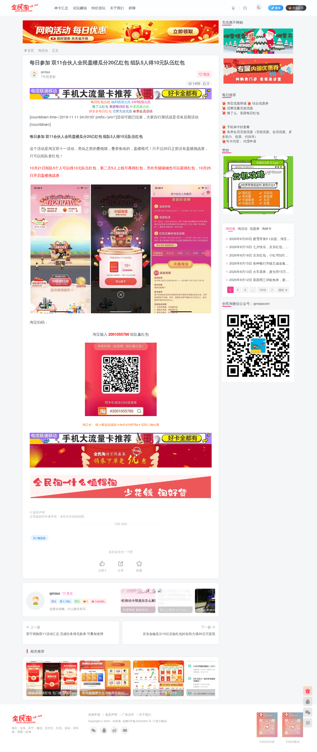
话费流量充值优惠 (240, 108)
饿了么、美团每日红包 (243, 113)
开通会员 (298, 8)
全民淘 (116, 721)
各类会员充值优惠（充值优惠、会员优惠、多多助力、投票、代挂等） (257, 134)
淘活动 (43, 50)
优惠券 (254, 228)
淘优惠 (230, 228)
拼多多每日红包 (100, 111)
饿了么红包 (100, 106)
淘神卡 (267, 228)
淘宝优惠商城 (236, 103)
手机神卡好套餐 (238, 126)
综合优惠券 (260, 103)
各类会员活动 (142, 111)
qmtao (45, 72)
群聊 (132, 7)
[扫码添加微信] (307, 712)
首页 (30, 50)
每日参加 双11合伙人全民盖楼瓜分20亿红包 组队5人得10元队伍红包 (107, 62)
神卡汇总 (61, 7)
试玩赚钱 (80, 7)
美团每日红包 (119, 106)
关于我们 (117, 7)
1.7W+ (67, 601)
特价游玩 (98, 7)
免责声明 (111, 714)
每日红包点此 (100, 101)
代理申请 (249, 141)
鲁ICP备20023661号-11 (140, 721)
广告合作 (128, 714)
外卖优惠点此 (139, 106)
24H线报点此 (141, 101)
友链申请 (94, 714)
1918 (262, 290)
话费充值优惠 (122, 111)
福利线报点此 (121, 101)
